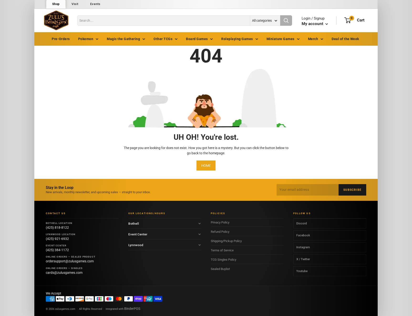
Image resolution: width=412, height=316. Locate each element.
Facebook (303, 235)
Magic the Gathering (123, 39)
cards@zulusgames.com (64, 273)
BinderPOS (132, 309)
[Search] (286, 20)
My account (313, 23)
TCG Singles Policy (223, 259)
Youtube (302, 271)
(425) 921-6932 (57, 239)
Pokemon (85, 39)
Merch (313, 39)
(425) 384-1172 (57, 250)
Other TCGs (163, 39)
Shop (56, 4)
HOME (206, 165)
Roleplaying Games (237, 39)
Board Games (197, 39)
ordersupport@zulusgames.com (70, 261)
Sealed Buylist (220, 269)
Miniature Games (280, 39)
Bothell (133, 223)
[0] (347, 20)
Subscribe (352, 190)
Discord (301, 223)
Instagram (303, 247)
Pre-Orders (61, 39)
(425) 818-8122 (57, 227)
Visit (75, 4)
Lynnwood (135, 245)
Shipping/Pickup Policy (226, 241)
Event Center (137, 234)
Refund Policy (220, 231)
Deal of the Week (345, 39)
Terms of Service (222, 250)
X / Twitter (303, 259)
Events (95, 4)
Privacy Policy (220, 222)
